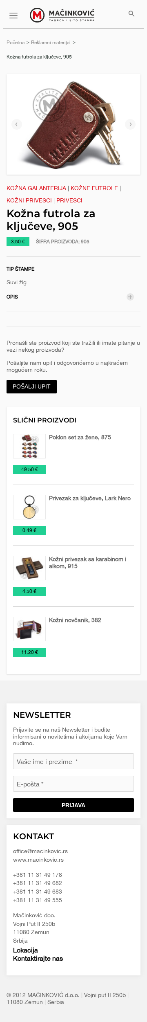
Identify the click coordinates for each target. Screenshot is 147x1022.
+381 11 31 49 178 (37, 875)
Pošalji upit (32, 386)
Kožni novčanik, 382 (75, 620)
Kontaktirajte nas (38, 958)
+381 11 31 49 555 (37, 900)
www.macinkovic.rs (38, 859)
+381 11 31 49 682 (37, 883)
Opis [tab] (12, 297)
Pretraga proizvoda (131, 14)
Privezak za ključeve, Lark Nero (90, 498)
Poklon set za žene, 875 (80, 437)
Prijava (73, 805)
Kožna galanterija (36, 188)
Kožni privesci (29, 200)
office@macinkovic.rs (40, 851)
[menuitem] (131, 14)
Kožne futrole (94, 188)
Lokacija (25, 950)
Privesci (69, 200)
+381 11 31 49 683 (37, 891)
